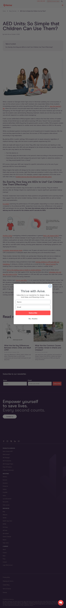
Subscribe (33, 313)
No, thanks (33, 319)
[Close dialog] (50, 286)
